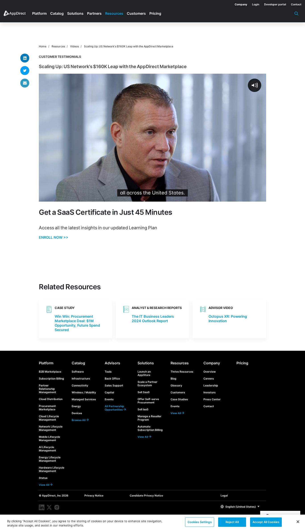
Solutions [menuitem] (75, 13)
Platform (46, 363)
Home (42, 46)
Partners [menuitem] (94, 13)
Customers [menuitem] (136, 13)
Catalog (78, 363)
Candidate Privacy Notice (146, 495)
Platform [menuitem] (39, 13)
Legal (224, 495)
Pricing (242, 363)
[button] (240, 506)
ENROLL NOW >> (53, 237)
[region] (152, 522)
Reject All (232, 522)
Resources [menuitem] (114, 13)
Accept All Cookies (266, 522)
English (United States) (240, 506)
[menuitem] (238, 3)
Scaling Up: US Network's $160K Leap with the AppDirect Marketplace (128, 46)
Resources (58, 46)
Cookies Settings (200, 522)
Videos (74, 46)
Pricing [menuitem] (155, 13)
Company (211, 363)
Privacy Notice (93, 495)
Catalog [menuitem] (57, 13)
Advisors (112, 363)
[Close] (298, 522)
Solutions (146, 363)
